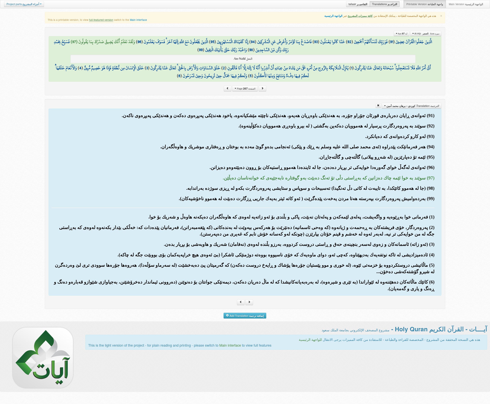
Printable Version (424, 4)
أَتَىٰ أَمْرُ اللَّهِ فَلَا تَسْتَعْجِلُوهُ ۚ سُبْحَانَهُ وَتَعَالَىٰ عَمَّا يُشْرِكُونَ (393, 68)
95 (212, 41)
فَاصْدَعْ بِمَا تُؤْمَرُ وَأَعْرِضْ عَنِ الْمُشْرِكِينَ (284, 41)
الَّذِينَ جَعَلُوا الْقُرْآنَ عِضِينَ (414, 41)
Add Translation (246, 316)
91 (391, 41)
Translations (384, 4)
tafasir (358, 4)
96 (139, 41)
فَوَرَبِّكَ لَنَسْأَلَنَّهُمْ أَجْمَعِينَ (371, 41)
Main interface (138, 20)
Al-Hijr (426, 33)
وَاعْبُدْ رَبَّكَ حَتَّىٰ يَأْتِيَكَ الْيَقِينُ (226, 50)
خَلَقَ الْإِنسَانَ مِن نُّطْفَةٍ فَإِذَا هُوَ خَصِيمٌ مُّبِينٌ (114, 68)
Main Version (466, 4)
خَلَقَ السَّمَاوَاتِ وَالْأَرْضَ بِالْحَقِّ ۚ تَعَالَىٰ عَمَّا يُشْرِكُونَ (185, 68)
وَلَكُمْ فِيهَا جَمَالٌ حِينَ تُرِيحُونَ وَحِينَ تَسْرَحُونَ (215, 76)
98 (251, 50)
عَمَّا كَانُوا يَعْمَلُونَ (332, 41)
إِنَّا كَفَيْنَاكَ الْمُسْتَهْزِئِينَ (232, 41)
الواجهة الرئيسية (333, 16)
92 (349, 41)
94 (253, 41)
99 (201, 50)
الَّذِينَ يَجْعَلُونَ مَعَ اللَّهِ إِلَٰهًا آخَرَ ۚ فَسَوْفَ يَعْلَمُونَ (176, 41)
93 (316, 41)
